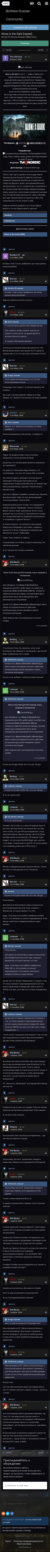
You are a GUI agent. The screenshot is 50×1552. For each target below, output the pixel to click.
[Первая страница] (3, 50)
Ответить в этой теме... (18, 1485)
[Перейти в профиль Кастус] (5, 280)
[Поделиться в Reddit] (3, 1514)
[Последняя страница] (47, 50)
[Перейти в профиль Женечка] (5, 447)
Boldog (13, 639)
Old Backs (15, 562)
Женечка (14, 446)
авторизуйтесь (17, 1474)
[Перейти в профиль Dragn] (5, 313)
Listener (14, 689)
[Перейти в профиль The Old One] (5, 58)
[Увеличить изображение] (25, 127)
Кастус (13, 278)
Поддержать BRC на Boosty (25, 27)
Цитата (11, 249)
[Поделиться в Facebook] (12, 1514)
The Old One (12, 37)
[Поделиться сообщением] (46, 59)
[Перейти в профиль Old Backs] (5, 563)
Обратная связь (24, 1544)
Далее (40, 50)
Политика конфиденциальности (28, 1541)
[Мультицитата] (4, 249)
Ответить (25, 43)
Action (34, 37)
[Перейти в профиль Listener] (5, 690)
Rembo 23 (15, 255)
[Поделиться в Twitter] (8, 1514)
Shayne (13, 1127)
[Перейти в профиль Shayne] (5, 1128)
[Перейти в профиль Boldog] (5, 640)
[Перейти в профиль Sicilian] (5, 414)
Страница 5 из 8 (25, 50)
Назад (8, 50)
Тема (7, 1541)
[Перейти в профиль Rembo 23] (5, 256)
